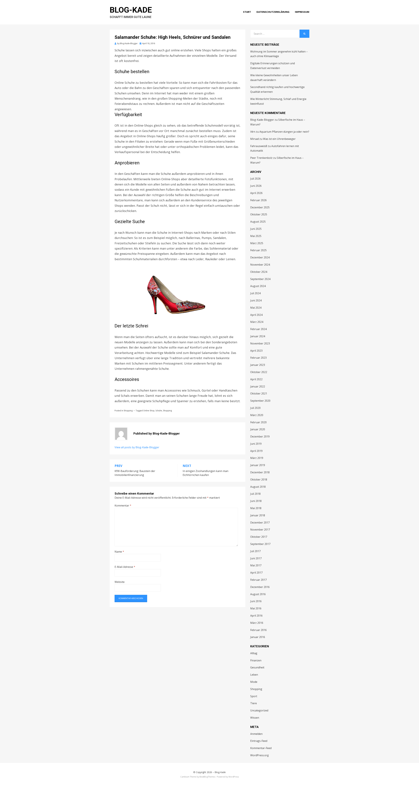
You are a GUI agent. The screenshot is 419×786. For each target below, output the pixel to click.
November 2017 (260, 529)
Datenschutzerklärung (272, 11)
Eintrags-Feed (258, 741)
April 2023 (256, 350)
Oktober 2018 (258, 479)
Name (119, 551)
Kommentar (123, 505)
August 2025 (258, 221)
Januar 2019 (257, 465)
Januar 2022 (257, 386)
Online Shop (149, 410)
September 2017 (260, 544)
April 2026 (256, 193)
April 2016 (256, 615)
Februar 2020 (258, 422)
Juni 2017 (256, 558)
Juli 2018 (255, 494)
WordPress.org (259, 755)
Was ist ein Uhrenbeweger (279, 139)
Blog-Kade (131, 10)
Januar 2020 (257, 429)
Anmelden (256, 734)
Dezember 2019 (260, 436)
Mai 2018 (255, 508)
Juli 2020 (255, 408)
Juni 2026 (256, 186)
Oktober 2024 (258, 272)
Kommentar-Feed (261, 748)
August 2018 (258, 487)
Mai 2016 (255, 608)
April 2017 (256, 572)
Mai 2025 (255, 236)
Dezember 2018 (260, 472)
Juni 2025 (256, 229)
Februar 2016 (258, 630)
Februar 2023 (258, 357)
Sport (253, 696)
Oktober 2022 (258, 372)
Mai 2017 (255, 565)
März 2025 (256, 243)
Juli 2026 (255, 178)
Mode (253, 682)
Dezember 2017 (260, 522)
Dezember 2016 (260, 587)
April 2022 (256, 379)
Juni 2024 (256, 300)
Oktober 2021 (258, 393)
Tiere (253, 703)
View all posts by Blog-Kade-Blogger (137, 447)
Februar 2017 (258, 580)
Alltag (253, 653)
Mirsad (254, 139)
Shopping (128, 410)
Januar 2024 (257, 336)
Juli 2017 (255, 551)
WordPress (233, 776)
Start (247, 11)
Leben (254, 674)
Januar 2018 (257, 515)
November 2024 (260, 264)
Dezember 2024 (260, 257)
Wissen (254, 717)
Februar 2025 (258, 250)
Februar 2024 (258, 329)
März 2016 (256, 623)
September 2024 (260, 279)
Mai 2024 (255, 307)
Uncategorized (259, 710)
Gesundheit (257, 667)
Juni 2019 (256, 443)
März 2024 (256, 322)
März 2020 (256, 415)
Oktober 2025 (258, 214)
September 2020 (260, 400)
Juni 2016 (256, 601)
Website (120, 582)
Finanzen (255, 660)
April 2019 (256, 451)
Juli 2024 (255, 293)
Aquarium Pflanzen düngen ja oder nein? (284, 131)
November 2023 (260, 343)
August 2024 (258, 286)
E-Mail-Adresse (125, 567)
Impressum (302, 11)
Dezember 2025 (260, 207)
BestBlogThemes (207, 776)
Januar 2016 (257, 637)
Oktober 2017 (258, 537)
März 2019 (256, 458)
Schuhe (158, 410)
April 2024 (256, 315)
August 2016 (258, 594)
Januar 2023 (257, 365)
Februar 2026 (258, 200)
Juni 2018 (256, 501)
